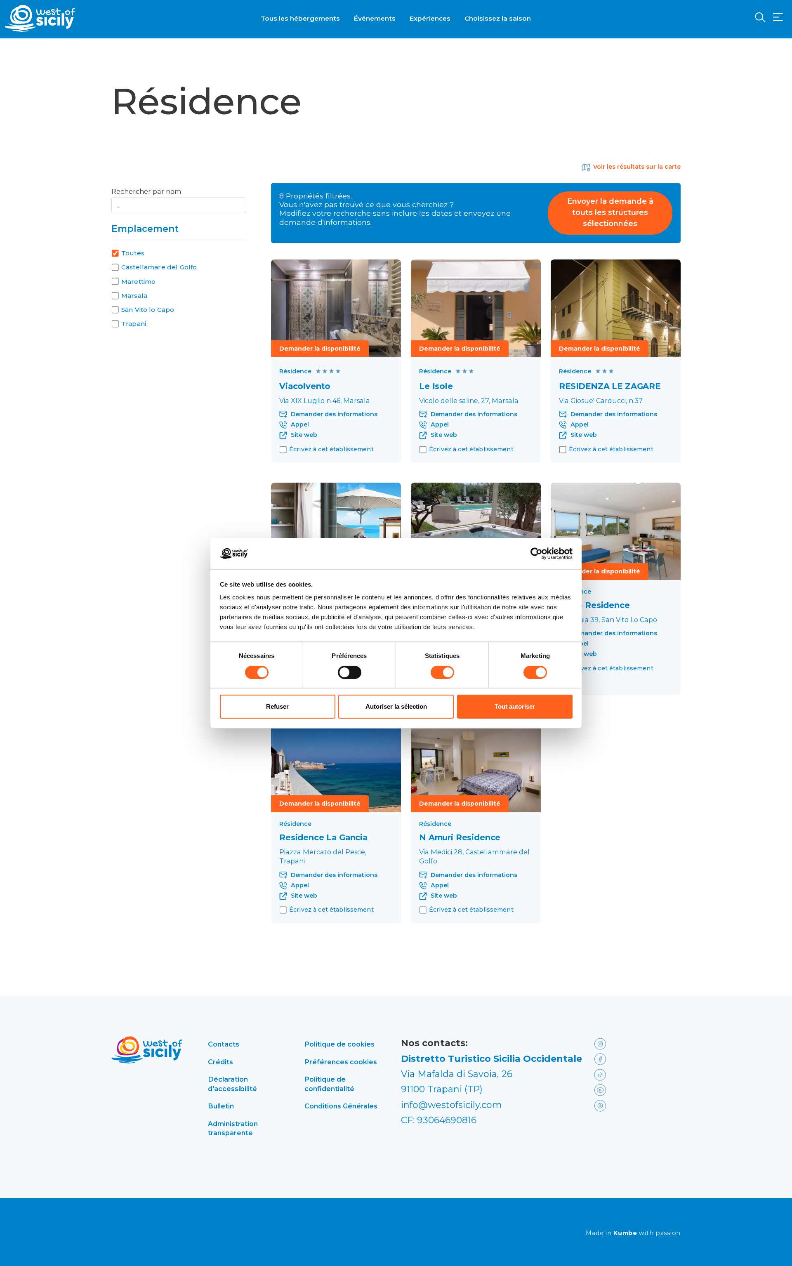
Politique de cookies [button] (339, 1044)
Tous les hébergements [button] (300, 18)
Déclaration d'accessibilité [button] (232, 1083)
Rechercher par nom (146, 192)
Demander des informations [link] (334, 414)
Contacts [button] (223, 1044)
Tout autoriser (515, 706)
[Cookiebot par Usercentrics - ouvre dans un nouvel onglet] (536, 553)
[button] (778, 17)
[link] (336, 308)
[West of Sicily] (40, 18)
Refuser (277, 706)
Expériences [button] (430, 18)
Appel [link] (300, 424)
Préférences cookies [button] (340, 1062)
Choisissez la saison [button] (497, 18)
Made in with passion (633, 1233)
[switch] (349, 672)
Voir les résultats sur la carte (637, 166)
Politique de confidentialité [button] (329, 1083)
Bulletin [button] (221, 1106)
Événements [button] (375, 18)
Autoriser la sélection (396, 706)
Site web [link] (304, 435)
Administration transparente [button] (233, 1128)
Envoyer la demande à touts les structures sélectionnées (610, 212)
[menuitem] (300, 18)
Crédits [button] (220, 1062)
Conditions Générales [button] (340, 1106)
